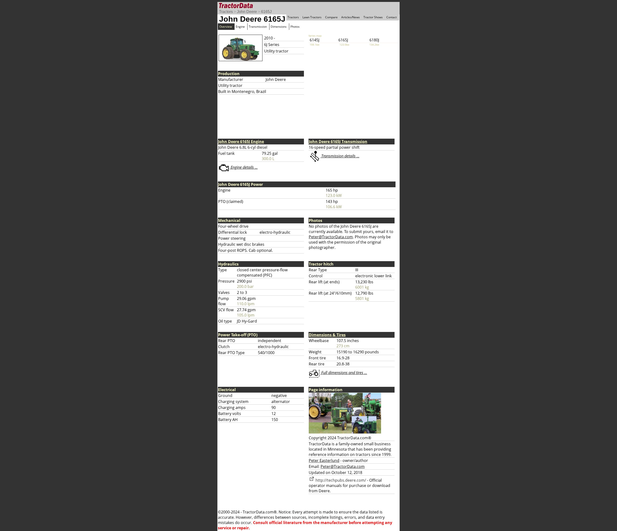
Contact (391, 17)
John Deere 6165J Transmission (338, 141)
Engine (240, 27)
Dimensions (279, 27)
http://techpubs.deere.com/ (340, 480)
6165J (266, 12)
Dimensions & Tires (327, 334)
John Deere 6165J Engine (241, 141)
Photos (295, 27)
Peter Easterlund (324, 460)
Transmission (258, 27)
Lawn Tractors (312, 17)
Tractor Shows (373, 17)
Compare (331, 17)
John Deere (247, 12)
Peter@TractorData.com (331, 237)
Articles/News (350, 17)
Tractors (226, 12)
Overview (225, 27)
